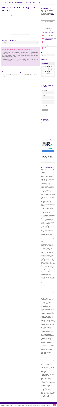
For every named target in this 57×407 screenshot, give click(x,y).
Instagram (47, 45)
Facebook (47, 42)
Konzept (52, 14)
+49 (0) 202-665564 (49, 32)
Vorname (43, 95)
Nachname (43, 99)
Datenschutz (50, 405)
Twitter (46, 47)
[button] (13, 2)
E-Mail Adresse (45, 90)
